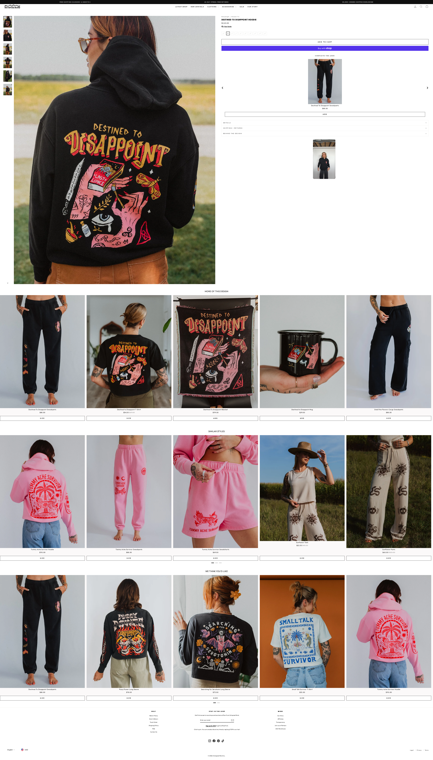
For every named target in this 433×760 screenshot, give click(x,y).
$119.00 (216, 412)
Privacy (419, 750)
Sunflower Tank (302, 542)
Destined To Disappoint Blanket (215, 410)
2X (245, 33)
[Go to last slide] (222, 88)
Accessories (228, 7)
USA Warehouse (280, 729)
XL (241, 33)
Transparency (280, 722)
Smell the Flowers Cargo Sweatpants (388, 410)
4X (255, 33)
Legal (412, 750)
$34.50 (126, 412)
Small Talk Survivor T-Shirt (302, 689)
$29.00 (302, 412)
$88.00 (325, 108)
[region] (324, 88)
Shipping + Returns (233, 128)
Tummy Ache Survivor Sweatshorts (215, 549)
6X (265, 33)
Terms (426, 750)
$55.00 (302, 692)
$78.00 (129, 692)
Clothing (212, 7)
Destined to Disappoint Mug (302, 410)
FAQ (153, 729)
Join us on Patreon (280, 725)
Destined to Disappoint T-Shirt (129, 410)
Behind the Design (232, 133)
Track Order (154, 722)
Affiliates (280, 719)
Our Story (253, 7)
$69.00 (215, 552)
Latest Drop (181, 7)
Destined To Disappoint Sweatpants (325, 106)
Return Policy (154, 716)
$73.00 (215, 692)
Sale (242, 7)
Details (227, 123)
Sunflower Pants (388, 549)
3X (250, 33)
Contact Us (153, 732)
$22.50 (299, 545)
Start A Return (153, 719)
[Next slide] (427, 88)
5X (260, 33)
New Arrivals (197, 7)
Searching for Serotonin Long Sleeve (215, 689)
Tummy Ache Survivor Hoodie (42, 549)
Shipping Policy (154, 725)
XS (223, 33)
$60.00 (385, 552)
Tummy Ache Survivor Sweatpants (129, 549)
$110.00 (42, 552)
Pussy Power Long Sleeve (129, 689)
